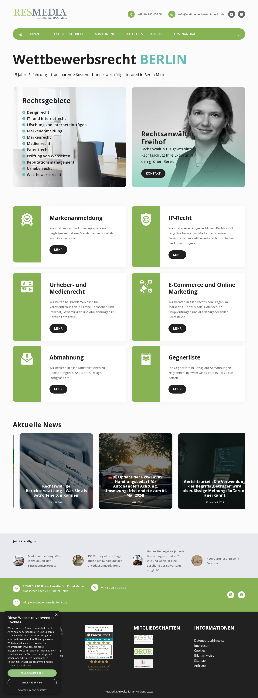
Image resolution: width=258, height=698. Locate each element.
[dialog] (32, 652)
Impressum (202, 646)
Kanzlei (36, 34)
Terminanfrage (185, 34)
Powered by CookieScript (32, 690)
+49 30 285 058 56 (150, 14)
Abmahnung (105, 34)
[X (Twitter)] (231, 14)
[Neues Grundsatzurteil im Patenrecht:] (197, 560)
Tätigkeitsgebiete (68, 34)
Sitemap (200, 660)
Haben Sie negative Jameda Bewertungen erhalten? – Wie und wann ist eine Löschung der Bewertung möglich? (165, 560)
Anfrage (157, 34)
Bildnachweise (204, 655)
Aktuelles (134, 34)
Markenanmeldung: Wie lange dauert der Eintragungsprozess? (44, 560)
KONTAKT (153, 173)
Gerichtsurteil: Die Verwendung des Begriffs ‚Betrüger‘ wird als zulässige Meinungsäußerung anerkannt (208, 488)
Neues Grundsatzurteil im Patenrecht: (223, 561)
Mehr (58, 250)
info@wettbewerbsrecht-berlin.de (201, 14)
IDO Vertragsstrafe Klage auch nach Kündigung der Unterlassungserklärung (104, 560)
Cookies (199, 650)
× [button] (56, 614)
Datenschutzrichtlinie (19, 665)
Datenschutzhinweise (209, 640)
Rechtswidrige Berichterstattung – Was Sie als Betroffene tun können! (49, 491)
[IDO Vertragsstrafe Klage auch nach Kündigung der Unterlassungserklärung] (78, 560)
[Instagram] (241, 14)
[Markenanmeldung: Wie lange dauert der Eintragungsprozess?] (18, 560)
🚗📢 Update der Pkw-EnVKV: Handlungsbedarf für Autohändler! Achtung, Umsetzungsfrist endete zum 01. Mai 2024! (129, 486)
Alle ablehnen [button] (32, 682)
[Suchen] (237, 34)
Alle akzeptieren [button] (32, 673)
